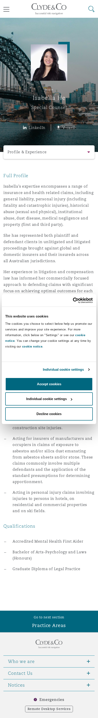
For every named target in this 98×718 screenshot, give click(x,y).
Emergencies (51, 699)
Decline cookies (49, 414)
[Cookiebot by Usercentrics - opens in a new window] (73, 300)
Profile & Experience (27, 152)
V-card (68, 127)
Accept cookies (49, 384)
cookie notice (32, 346)
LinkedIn (37, 127)
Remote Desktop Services (49, 709)
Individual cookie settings (63, 369)
